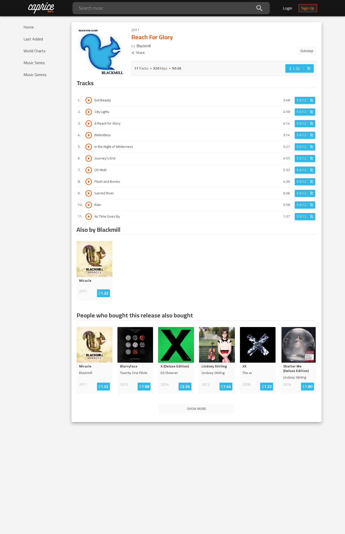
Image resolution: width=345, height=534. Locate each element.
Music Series (34, 62)
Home (28, 27)
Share (140, 52)
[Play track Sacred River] (88, 193)
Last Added (33, 39)
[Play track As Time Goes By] (88, 216)
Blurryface (128, 366)
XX (244, 366)
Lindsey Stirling (214, 366)
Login (287, 8)
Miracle (85, 280)
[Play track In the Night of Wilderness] (88, 146)
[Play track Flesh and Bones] (88, 181)
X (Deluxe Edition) (175, 366)
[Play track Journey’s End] (88, 158)
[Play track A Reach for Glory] (88, 123)
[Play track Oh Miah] (88, 170)
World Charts (34, 51)
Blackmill (143, 46)
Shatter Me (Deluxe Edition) (296, 368)
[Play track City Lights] (88, 111)
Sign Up (307, 8)
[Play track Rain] (88, 204)
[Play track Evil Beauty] (88, 100)
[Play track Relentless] (88, 135)
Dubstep (307, 51)
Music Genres (34, 74)
